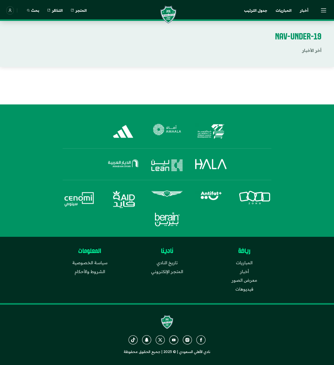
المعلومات (89, 251)
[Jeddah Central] (210, 131)
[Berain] (167, 219)
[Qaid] (123, 199)
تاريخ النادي (167, 262)
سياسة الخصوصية (90, 262)
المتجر (81, 10)
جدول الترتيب (255, 10)
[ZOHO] (254, 199)
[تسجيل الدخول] (10, 10)
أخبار (304, 10)
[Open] (324, 10)
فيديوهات (244, 289)
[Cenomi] (79, 199)
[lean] (167, 165)
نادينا (167, 251)
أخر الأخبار (311, 50)
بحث (35, 10)
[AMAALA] (167, 131)
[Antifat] (210, 199)
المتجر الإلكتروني (167, 271)
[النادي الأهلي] (168, 14)
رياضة (244, 251)
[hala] (210, 165)
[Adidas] (123, 131)
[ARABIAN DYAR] (123, 165)
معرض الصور (244, 280)
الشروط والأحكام (90, 271)
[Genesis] (167, 199)
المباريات (283, 10)
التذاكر (57, 10)
